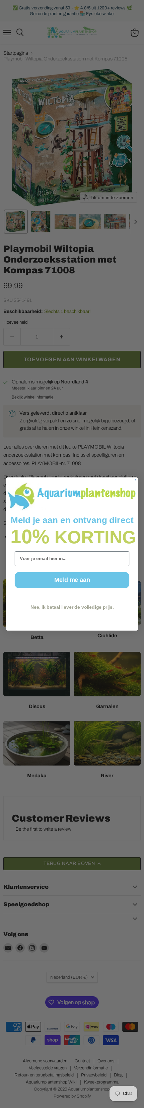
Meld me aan (72, 580)
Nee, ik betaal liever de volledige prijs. (72, 607)
